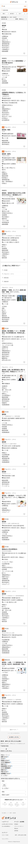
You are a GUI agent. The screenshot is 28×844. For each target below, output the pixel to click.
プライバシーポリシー (19, 826)
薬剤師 (4, 25)
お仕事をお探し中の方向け (7, 824)
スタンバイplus (5, 835)
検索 (25, 10)
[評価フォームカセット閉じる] (26, 799)
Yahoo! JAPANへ (5, 838)
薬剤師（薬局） (7, 154)
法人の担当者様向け (6, 826)
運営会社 (16, 828)
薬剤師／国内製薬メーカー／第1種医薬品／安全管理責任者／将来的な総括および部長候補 (14, 332)
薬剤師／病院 (6, 130)
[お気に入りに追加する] (24, 53)
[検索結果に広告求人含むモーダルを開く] (6, 19)
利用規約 (16, 824)
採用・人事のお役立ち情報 (20, 835)
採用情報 (16, 830)
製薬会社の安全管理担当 (9, 549)
